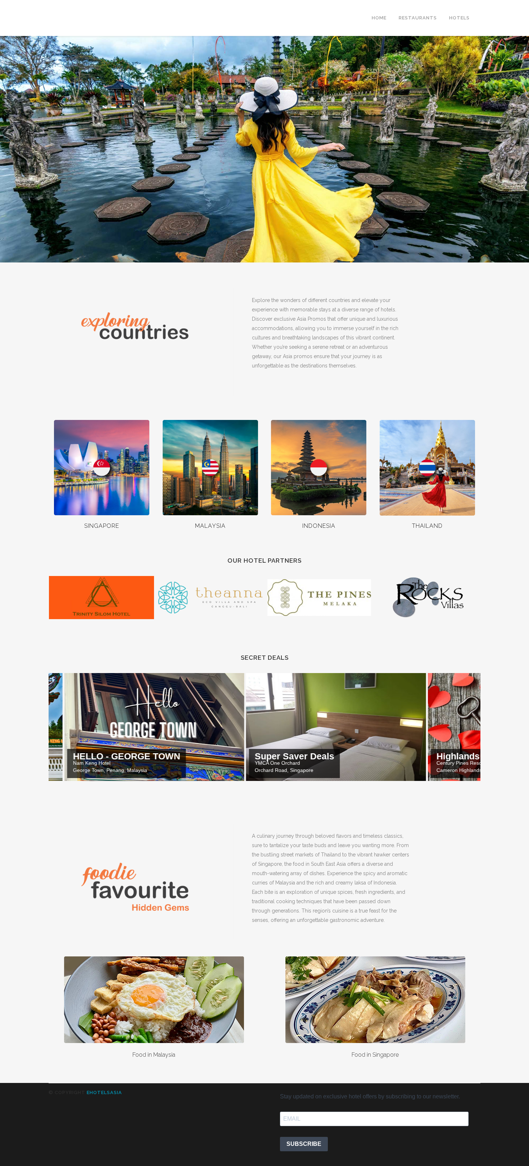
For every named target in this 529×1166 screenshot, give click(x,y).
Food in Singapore (375, 1054)
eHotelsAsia (104, 1092)
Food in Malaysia (153, 1054)
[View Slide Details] (231, 727)
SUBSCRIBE (303, 1144)
